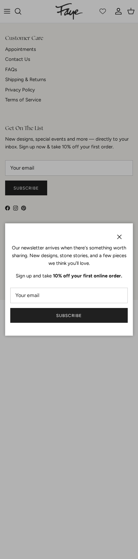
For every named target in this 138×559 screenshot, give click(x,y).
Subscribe (69, 315)
